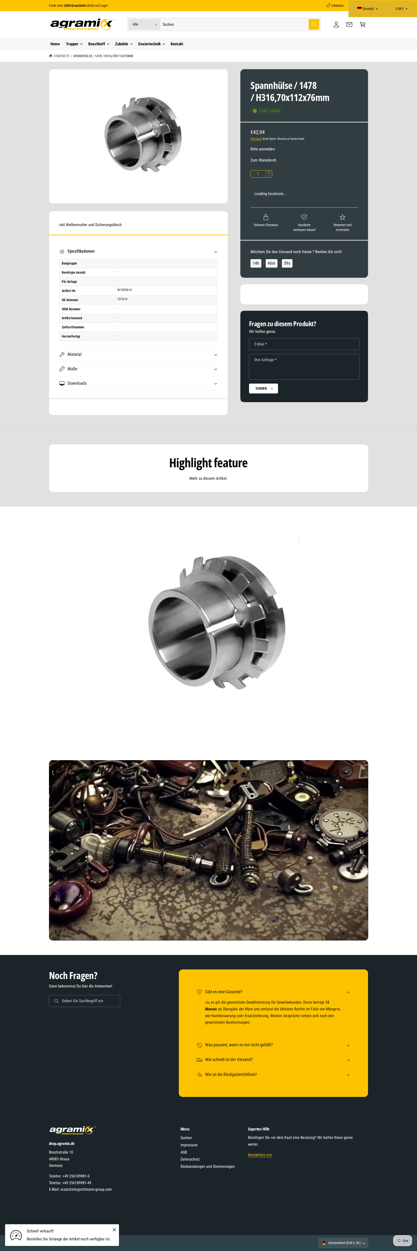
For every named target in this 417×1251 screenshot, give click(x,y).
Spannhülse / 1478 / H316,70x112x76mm (103, 56)
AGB (184, 1152)
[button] (362, 24)
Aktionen (337, 5)
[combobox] (240, 24)
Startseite (62, 56)
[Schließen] (114, 1229)
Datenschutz (190, 1159)
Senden (261, 388)
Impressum (189, 1145)
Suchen (186, 1138)
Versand (256, 139)
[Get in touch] (349, 24)
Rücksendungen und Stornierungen (208, 1166)
